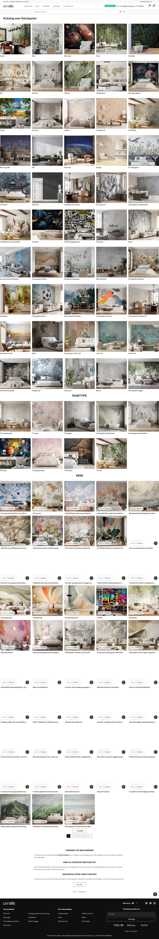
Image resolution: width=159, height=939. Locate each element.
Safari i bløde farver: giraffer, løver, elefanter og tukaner (46, 722)
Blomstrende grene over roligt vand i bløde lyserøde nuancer (46, 757)
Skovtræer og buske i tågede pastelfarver (110, 757)
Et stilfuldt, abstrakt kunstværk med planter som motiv (110, 548)
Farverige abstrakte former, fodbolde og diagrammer (14, 513)
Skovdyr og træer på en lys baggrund (78, 583)
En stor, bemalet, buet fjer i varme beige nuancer (14, 757)
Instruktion (7, 925)
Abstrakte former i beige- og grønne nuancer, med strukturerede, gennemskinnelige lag (142, 652)
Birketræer (133, 618)
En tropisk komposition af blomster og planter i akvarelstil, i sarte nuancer (78, 548)
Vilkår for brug (62, 921)
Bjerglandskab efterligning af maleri (142, 513)
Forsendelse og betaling (11, 921)
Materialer (6, 917)
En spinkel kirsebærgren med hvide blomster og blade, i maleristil (110, 652)
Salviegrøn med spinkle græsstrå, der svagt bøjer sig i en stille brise (46, 826)
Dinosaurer (37, 513)
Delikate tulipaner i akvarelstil (108, 687)
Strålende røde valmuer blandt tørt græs (46, 583)
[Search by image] (120, 11)
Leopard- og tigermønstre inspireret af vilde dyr (110, 722)
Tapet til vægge (33, 921)
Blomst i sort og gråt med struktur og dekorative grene (14, 583)
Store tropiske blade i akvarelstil (141, 548)
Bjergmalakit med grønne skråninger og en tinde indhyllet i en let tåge (14, 826)
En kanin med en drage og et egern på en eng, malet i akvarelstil (78, 687)
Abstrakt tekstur (7, 652)
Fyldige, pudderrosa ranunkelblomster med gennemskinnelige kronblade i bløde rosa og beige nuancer (14, 722)
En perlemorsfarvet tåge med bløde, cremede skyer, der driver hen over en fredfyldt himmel (142, 792)
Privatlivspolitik (63, 913)
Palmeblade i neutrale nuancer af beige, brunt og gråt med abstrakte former (78, 652)
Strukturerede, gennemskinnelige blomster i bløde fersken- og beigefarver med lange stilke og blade (46, 652)
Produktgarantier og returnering (38, 913)
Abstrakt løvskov (103, 792)
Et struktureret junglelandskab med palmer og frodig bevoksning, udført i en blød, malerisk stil (14, 792)
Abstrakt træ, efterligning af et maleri (14, 548)
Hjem (74, 892)
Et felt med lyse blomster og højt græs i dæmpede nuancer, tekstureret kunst (142, 757)
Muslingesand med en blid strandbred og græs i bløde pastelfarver (78, 826)
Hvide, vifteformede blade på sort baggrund (110, 583)
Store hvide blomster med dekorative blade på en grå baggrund (78, 757)
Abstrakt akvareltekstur (74, 722)
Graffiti (100, 618)
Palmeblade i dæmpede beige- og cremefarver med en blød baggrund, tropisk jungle (14, 687)
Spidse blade (37, 618)
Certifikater (32, 917)
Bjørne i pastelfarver (40, 687)
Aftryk (60, 917)
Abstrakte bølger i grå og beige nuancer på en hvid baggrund (142, 722)
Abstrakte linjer (6, 618)
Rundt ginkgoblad (71, 618)
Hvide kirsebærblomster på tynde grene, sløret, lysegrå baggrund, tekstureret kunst (46, 792)
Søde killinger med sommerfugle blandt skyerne (78, 513)
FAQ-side (6, 913)
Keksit (84, 917)
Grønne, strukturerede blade (139, 687)
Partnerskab (86, 921)
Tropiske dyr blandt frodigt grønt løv (142, 583)
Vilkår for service (87, 913)
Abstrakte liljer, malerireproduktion (110, 513)
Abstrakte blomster (72, 792)
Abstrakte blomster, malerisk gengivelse (46, 548)
